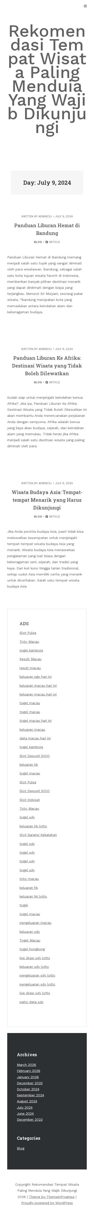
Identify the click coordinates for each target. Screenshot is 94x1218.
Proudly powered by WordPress (47, 1203)
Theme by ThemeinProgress (51, 1197)
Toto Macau (29, 642)
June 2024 (25, 1113)
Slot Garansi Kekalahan (38, 835)
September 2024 (30, 1095)
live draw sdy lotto (35, 958)
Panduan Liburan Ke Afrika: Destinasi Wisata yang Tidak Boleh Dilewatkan (47, 365)
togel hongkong (32, 949)
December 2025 (30, 1083)
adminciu (45, 216)
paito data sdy (31, 1002)
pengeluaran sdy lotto (37, 975)
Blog (38, 242)
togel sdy (27, 844)
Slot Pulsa (28, 633)
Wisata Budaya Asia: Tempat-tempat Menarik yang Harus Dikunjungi (47, 500)
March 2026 (26, 1065)
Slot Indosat (30, 800)
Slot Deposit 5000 (35, 756)
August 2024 (27, 1101)
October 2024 (28, 1089)
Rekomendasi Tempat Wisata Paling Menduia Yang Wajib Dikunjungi (47, 79)
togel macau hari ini (36, 720)
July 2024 (25, 1107)
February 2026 (28, 1071)
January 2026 (28, 1077)
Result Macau (30, 659)
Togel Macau (30, 940)
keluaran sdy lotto (34, 967)
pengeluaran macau (35, 923)
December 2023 (30, 1119)
